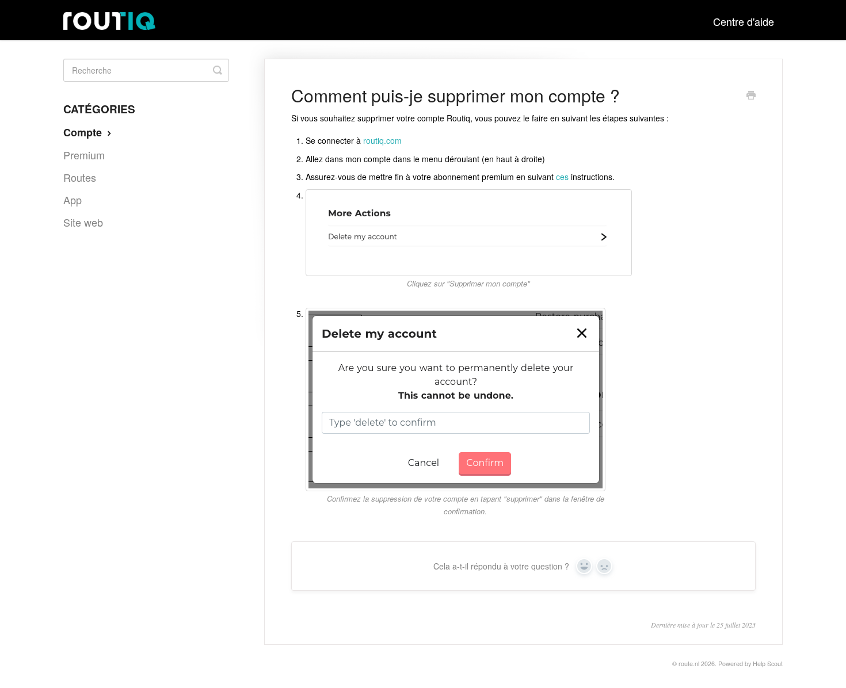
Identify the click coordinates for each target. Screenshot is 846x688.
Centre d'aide (743, 21)
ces (562, 176)
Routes (79, 177)
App (72, 199)
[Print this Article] (751, 96)
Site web (83, 222)
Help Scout (768, 663)
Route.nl (689, 663)
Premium (84, 154)
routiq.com (382, 140)
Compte (84, 132)
